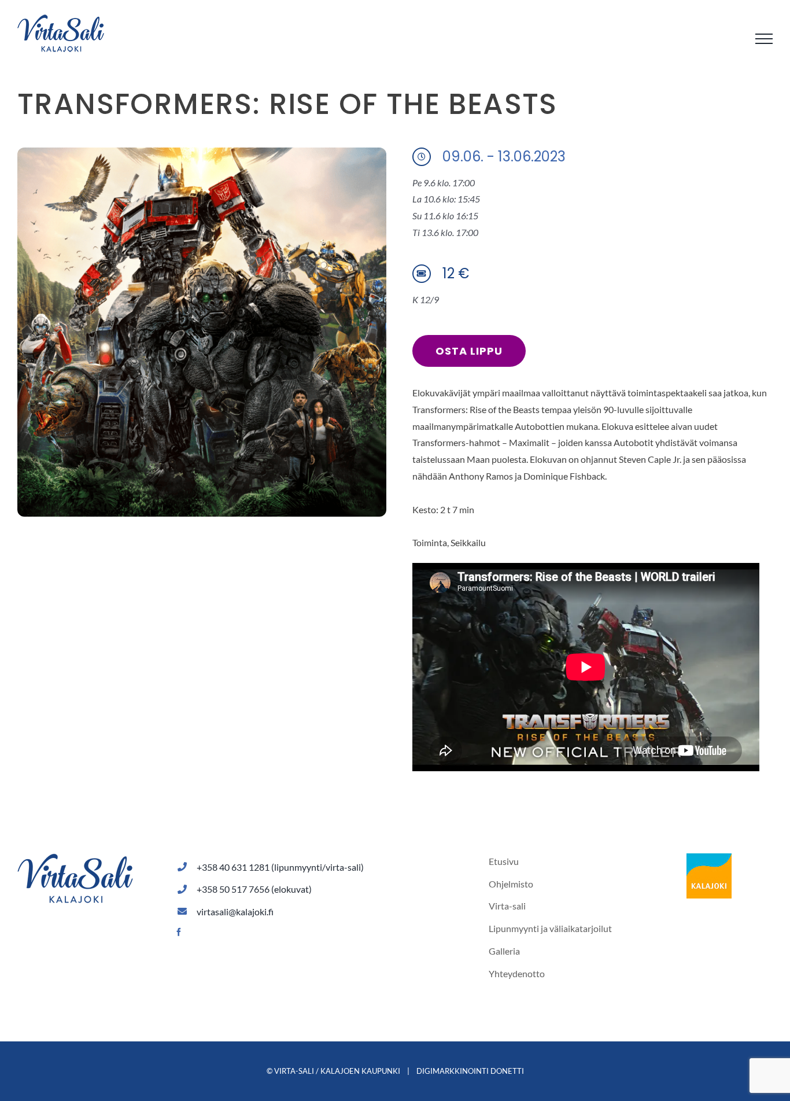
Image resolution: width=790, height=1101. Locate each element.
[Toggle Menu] (764, 39)
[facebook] (179, 932)
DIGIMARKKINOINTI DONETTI (470, 1071)
